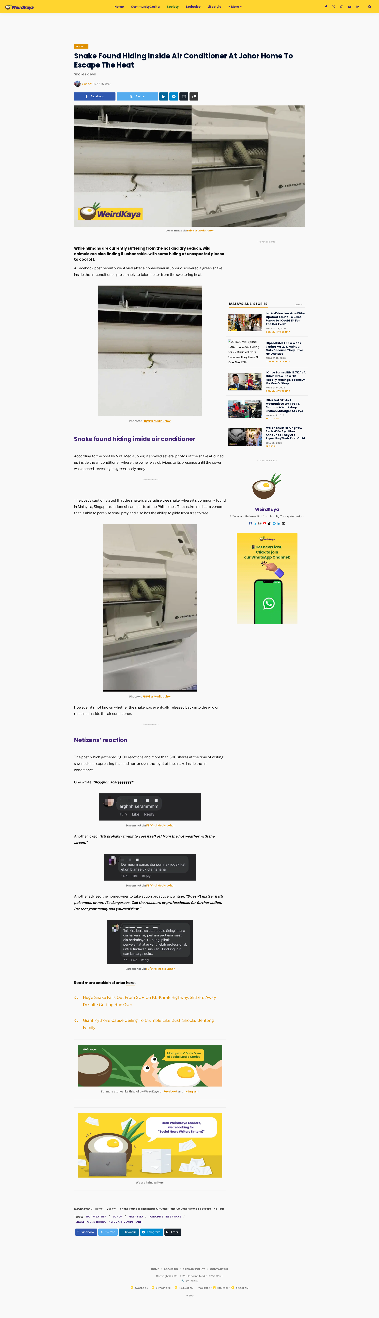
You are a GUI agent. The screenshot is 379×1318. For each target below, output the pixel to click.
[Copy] (194, 96)
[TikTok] (269, 523)
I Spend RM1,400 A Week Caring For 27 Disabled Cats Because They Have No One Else (284, 348)
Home (98, 1208)
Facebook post (89, 268)
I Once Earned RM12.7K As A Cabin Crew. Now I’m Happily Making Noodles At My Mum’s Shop (286, 378)
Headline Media (197, 1276)
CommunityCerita (278, 331)
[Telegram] (173, 96)
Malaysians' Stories (248, 303)
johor (118, 1216)
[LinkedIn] (163, 96)
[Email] (183, 96)
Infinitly (193, 1281)
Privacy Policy (194, 1269)
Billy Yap (87, 83)
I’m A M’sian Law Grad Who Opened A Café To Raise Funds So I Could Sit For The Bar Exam (285, 319)
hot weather (96, 1216)
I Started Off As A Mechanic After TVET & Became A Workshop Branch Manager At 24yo (284, 405)
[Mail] (283, 523)
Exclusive (272, 418)
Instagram (191, 1091)
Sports (270, 446)
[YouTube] (264, 523)
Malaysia (136, 1216)
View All (299, 304)
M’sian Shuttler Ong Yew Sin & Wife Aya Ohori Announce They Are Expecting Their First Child (285, 433)
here (130, 982)
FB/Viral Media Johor (200, 230)
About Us (171, 1269)
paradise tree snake (163, 500)
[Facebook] (250, 523)
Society (81, 46)
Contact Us (219, 1269)
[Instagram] (260, 523)
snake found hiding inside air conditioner (109, 1221)
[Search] (368, 6)
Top (190, 1295)
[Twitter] (255, 523)
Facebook (171, 1091)
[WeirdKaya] (19, 6)
